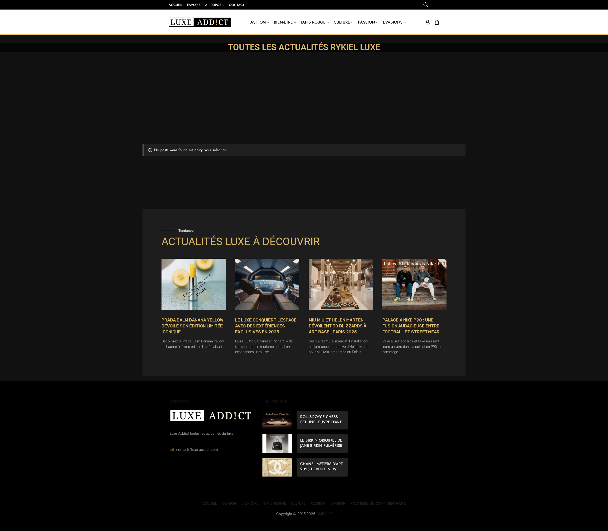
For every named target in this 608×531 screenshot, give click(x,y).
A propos (213, 4)
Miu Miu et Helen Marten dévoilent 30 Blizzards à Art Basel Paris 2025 (337, 326)
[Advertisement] (304, 108)
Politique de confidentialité (378, 503)
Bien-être (283, 22)
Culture (342, 22)
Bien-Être (250, 503)
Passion (366, 22)
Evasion (338, 503)
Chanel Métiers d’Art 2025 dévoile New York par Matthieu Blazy (321, 466)
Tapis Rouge (313, 22)
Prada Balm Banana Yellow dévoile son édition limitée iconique (192, 326)
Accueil (175, 4)
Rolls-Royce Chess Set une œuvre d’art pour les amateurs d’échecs (321, 419)
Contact (236, 4)
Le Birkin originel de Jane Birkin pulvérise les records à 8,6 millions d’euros (321, 443)
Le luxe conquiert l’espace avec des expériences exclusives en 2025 (266, 326)
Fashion (257, 22)
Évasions (393, 22)
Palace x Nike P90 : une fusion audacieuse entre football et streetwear (411, 326)
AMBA (321, 513)
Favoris (193, 4)
